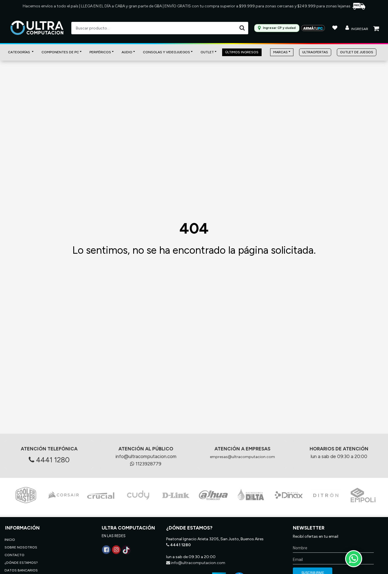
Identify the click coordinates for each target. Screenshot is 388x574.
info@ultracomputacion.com (145, 456)
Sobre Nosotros (21, 547)
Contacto (14, 555)
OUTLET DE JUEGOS (356, 52)
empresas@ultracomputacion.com (242, 456)
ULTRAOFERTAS (315, 52)
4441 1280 (52, 460)
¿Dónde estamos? (21, 563)
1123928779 (147, 464)
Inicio (10, 540)
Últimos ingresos (241, 52)
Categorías (19, 52)
